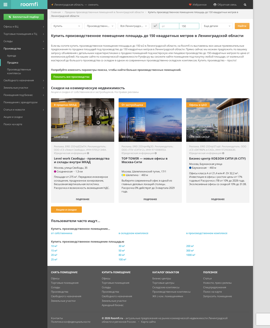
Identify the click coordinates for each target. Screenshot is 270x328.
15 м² (54, 250)
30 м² (122, 246)
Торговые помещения (64, 283)
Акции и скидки (66, 209)
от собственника (61, 233)
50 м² (122, 250)
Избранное (199, 4)
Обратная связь (226, 4)
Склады (55, 287)
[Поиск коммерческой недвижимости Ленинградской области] (29, 4)
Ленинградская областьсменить (76, 4)
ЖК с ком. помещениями (167, 296)
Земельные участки (63, 300)
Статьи (207, 278)
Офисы (55, 278)
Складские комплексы (165, 287)
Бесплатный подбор (26, 17)
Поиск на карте (212, 291)
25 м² (54, 259)
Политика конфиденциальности (70, 321)
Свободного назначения (66, 296)
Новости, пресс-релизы (217, 283)
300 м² (190, 250)
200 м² (190, 246)
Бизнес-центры (161, 278)
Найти (242, 26)
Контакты (57, 318)
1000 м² (190, 255)
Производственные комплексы (171, 291)
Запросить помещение (217, 296)
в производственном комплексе (206, 233)
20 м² (54, 255)
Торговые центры (163, 283)
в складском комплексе (133, 233)
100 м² (122, 259)
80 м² (122, 255)
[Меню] (5, 4)
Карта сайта (148, 321)
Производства (59, 291)
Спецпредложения (214, 287)
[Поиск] (245, 4)
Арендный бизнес (113, 305)
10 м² (54, 246)
